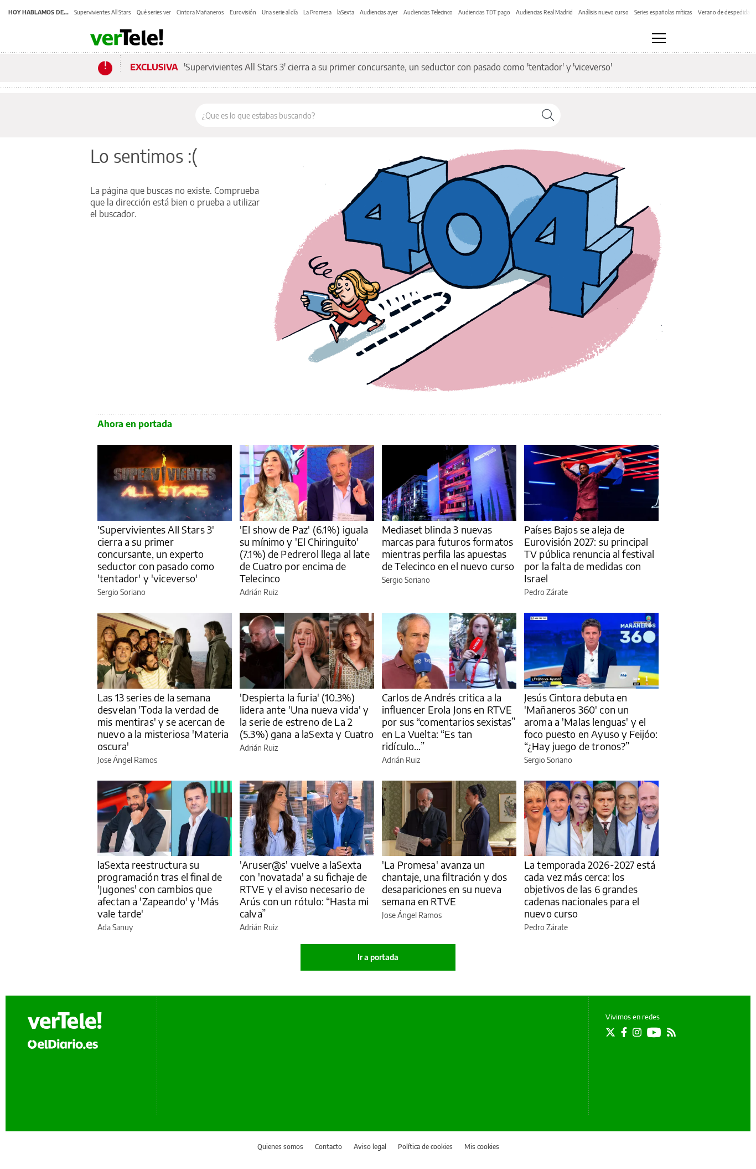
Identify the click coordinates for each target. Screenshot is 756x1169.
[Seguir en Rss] (671, 1032)
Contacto (328, 1146)
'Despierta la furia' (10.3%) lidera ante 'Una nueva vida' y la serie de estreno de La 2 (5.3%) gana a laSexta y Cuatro (307, 715)
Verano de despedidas (725, 12)
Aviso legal (370, 1146)
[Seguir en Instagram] (637, 1032)
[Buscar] (548, 115)
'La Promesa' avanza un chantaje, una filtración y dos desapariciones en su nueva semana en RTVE (445, 882)
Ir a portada (378, 957)
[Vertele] (65, 1020)
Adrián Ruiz (259, 592)
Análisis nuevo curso (603, 12)
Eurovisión (243, 12)
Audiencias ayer (379, 12)
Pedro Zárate (546, 592)
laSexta (345, 12)
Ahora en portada (134, 423)
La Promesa (317, 12)
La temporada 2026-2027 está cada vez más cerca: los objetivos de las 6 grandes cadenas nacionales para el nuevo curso (589, 889)
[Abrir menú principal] (659, 38)
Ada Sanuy (115, 927)
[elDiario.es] (63, 1043)
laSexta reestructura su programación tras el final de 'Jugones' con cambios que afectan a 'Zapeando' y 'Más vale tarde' (159, 889)
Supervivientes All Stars (102, 12)
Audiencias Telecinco (428, 12)
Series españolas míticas (663, 12)
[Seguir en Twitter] (610, 1032)
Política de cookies (425, 1146)
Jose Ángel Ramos (127, 760)
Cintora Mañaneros (200, 12)
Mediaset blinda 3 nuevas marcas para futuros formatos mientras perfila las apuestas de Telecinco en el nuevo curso (448, 547)
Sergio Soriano (121, 592)
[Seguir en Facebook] (624, 1032)
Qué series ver (154, 12)
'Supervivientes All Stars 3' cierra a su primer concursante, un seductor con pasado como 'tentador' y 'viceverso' (398, 67)
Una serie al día (280, 12)
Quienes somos (280, 1146)
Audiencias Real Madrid (544, 12)
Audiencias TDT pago (484, 12)
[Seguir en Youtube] (654, 1032)
